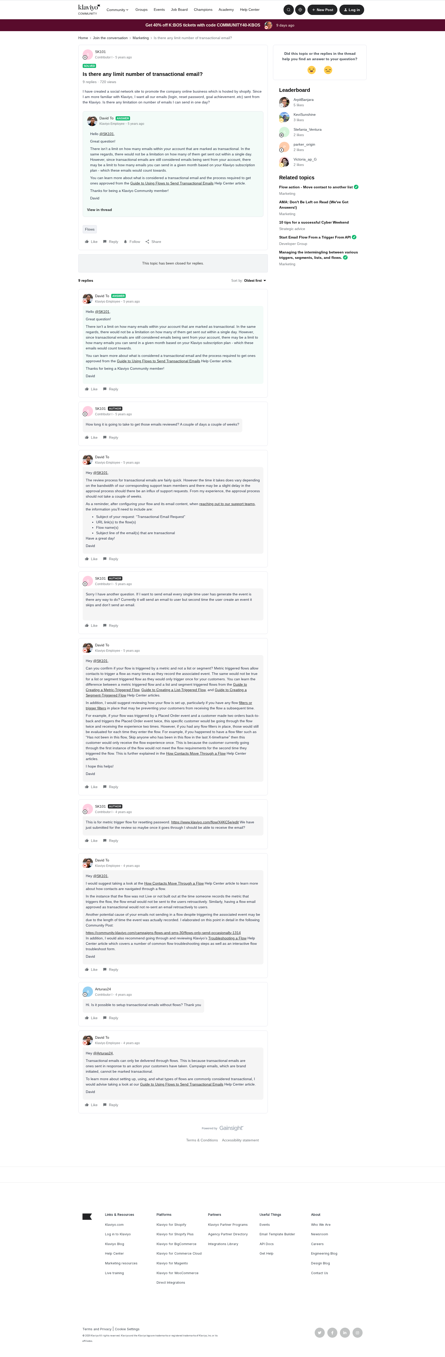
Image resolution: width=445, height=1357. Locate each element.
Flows (90, 229)
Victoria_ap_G (305, 159)
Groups (141, 9)
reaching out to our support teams (227, 504)
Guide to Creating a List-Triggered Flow (173, 690)
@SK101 (106, 134)
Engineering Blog (324, 1253)
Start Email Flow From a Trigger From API (315, 237)
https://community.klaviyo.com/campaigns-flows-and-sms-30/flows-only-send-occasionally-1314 (163, 933)
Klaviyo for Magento (172, 1263)
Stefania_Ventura (308, 129)
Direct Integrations (171, 1282)
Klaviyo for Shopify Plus (175, 1234)
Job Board (179, 9)
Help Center (250, 9)
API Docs (267, 1244)
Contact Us (319, 1273)
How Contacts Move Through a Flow (196, 753)
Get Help (266, 1253)
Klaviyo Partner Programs (228, 1225)
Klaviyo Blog (114, 1244)
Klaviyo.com (114, 1225)
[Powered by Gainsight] (222, 1129)
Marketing (141, 38)
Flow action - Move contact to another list (316, 187)
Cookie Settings (127, 1329)
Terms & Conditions (202, 1140)
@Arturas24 (103, 1053)
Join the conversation (110, 38)
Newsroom (319, 1234)
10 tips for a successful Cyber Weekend (314, 222)
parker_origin (304, 144)
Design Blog (320, 1263)
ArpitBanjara (304, 100)
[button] (322, 10)
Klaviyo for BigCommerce (176, 1244)
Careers (317, 1244)
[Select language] (300, 10)
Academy (226, 9)
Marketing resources (121, 1263)
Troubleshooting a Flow (227, 938)
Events (159, 9)
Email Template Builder (277, 1234)
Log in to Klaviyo (118, 1234)
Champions (203, 9)
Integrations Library (223, 1244)
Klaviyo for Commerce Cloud (179, 1253)
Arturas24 (103, 989)
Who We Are (321, 1225)
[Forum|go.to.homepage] (89, 10)
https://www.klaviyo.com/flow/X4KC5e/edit (205, 822)
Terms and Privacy (97, 1329)
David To (106, 118)
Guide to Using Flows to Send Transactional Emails (171, 183)
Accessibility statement (240, 1140)
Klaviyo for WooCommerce (178, 1273)
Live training (114, 1273)
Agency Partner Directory (228, 1234)
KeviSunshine (305, 114)
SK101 (100, 52)
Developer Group (293, 244)
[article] (173, 343)
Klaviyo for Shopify (171, 1225)
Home (83, 38)
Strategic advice (292, 229)
